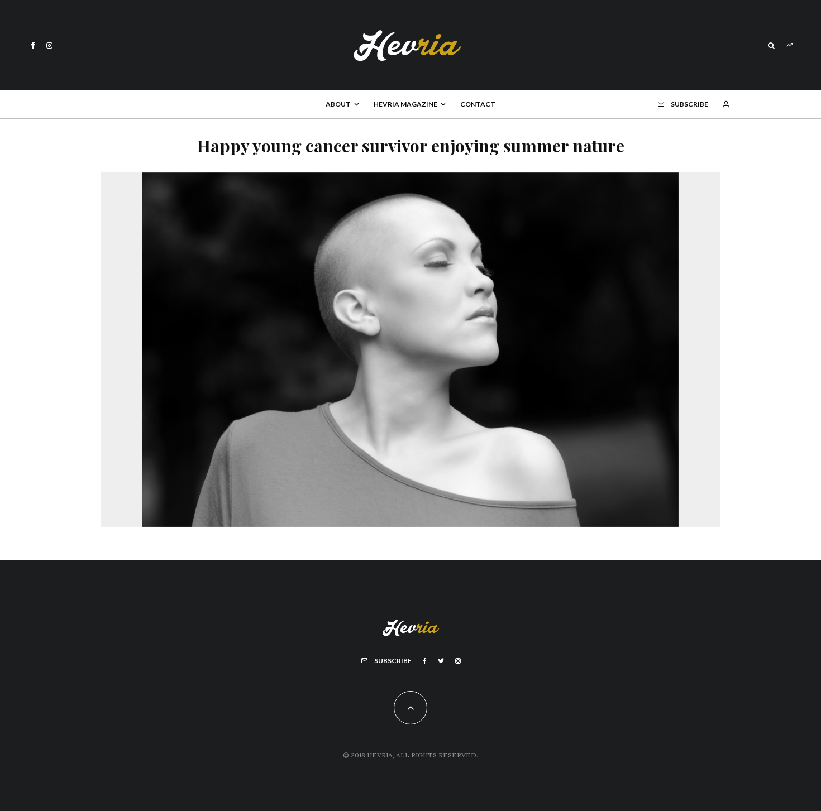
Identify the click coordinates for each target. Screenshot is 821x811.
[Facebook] (33, 45)
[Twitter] (441, 661)
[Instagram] (49, 45)
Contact (477, 104)
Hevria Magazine (405, 104)
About (338, 104)
